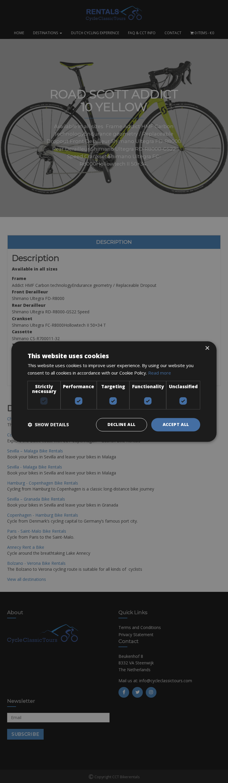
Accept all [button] (176, 424)
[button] (48, 424)
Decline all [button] (121, 424)
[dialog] (114, 391)
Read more (159, 373)
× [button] (207, 348)
